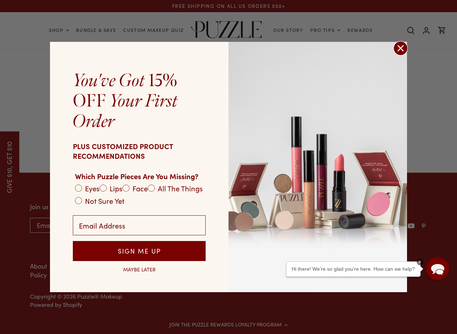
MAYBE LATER (139, 269)
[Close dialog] (400, 48)
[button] (437, 268)
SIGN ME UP (139, 251)
